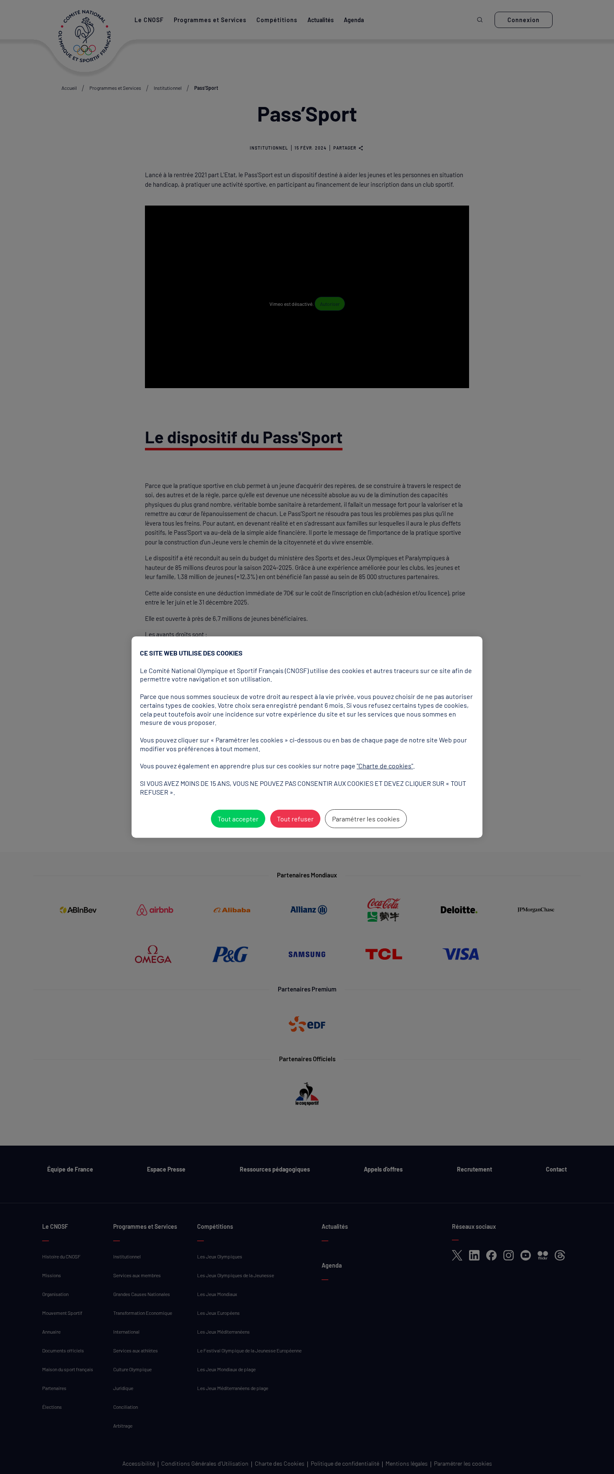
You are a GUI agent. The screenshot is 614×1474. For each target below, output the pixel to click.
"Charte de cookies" (385, 766)
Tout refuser (295, 819)
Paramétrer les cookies (366, 819)
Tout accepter (238, 819)
